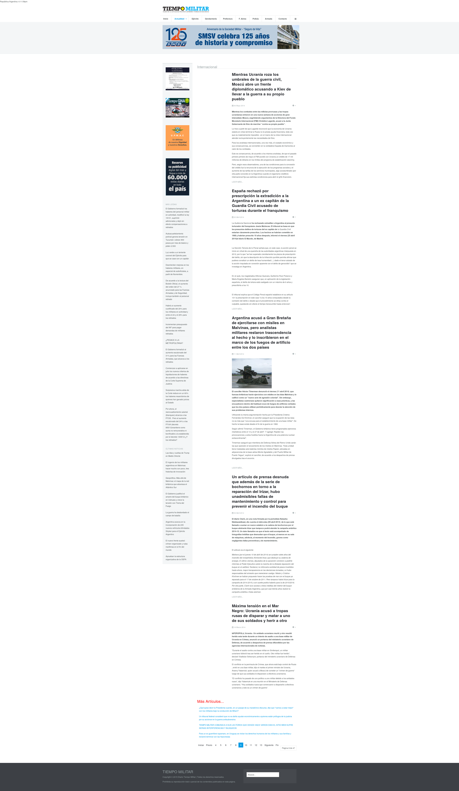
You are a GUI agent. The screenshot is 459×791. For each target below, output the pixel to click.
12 (256, 745)
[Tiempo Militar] (186, 9)
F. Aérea (242, 18)
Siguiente (269, 745)
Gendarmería (211, 18)
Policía (256, 18)
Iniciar (201, 745)
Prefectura (227, 18)
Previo (209, 745)
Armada (268, 18)
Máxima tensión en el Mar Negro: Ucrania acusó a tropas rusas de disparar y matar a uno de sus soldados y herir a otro (261, 613)
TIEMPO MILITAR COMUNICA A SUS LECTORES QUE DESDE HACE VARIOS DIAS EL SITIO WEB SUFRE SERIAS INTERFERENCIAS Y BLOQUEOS (246, 726)
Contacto (283, 18)
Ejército (195, 18)
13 (261, 745)
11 (251, 745)
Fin (277, 745)
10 (246, 745)
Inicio (165, 18)
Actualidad (180, 18)
